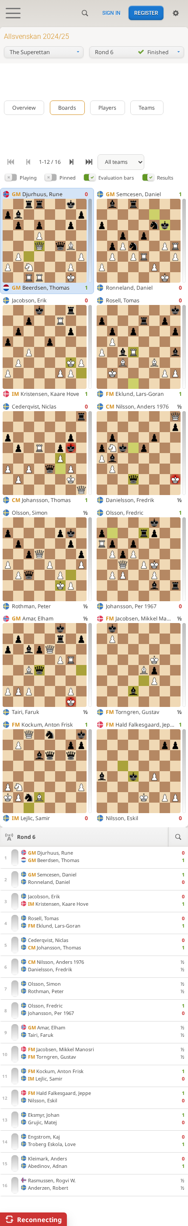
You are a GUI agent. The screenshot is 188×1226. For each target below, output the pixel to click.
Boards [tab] (67, 107)
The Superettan (30, 52)
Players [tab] (107, 107)
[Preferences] (176, 13)
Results (165, 177)
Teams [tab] (147, 107)
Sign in (111, 13)
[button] (11, 177)
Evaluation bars (116, 177)
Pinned (67, 177)
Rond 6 (26, 837)
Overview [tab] (24, 107)
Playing (28, 177)
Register (146, 13)
